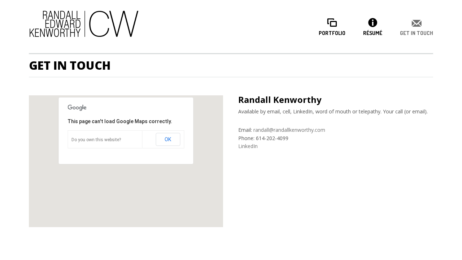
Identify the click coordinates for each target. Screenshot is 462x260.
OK (168, 139)
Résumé (372, 33)
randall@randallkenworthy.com (289, 129)
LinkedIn (248, 146)
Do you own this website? (96, 139)
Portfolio (332, 33)
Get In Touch (416, 33)
